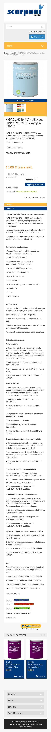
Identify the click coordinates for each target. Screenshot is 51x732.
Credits (29, 726)
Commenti (10, 209)
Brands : (9, 188)
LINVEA (17, 594)
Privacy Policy (15, 724)
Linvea (15, 188)
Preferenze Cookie (28, 724)
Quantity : (29, 180)
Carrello (19, 677)
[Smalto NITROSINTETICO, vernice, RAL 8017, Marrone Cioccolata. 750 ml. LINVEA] (14, 649)
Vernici (13, 53)
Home (6, 53)
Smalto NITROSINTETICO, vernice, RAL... (13, 666)
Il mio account (39, 32)
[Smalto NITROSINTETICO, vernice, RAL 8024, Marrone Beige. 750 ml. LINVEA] (36, 649)
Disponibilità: (11, 192)
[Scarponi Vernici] (25, 12)
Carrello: (38, 37)
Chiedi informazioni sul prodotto (34, 197)
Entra (30, 32)
